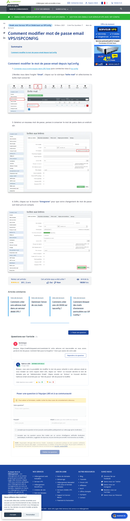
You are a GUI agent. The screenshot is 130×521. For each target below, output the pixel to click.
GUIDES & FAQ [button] (61, 9)
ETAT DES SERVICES (42, 9)
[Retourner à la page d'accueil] (9, 17)
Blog (81, 476)
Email (64, 419)
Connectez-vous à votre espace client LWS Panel (32, 69)
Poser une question (78, 332)
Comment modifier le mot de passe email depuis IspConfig (34, 52)
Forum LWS (84, 482)
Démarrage (61, 479)
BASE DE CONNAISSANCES (19, 9)
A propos (83, 494)
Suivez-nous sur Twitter (112, 482)
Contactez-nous (77, 3)
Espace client (93, 3)
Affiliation (83, 485)
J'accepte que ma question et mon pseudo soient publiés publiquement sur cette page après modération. (49, 430)
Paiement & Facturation (65, 500)
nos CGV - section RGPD (61, 446)
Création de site (40, 490)
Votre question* (19, 405)
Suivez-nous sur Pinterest (113, 495)
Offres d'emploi (85, 491)
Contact (82, 498)
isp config (74, 69)
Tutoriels (83, 479)
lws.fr (82, 488)
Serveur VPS (38, 482)
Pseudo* (16, 419)
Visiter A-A (118, 3)
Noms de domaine (63, 476)
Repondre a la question (75, 355)
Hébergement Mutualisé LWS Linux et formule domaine (65, 484)
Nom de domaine (40, 493)
